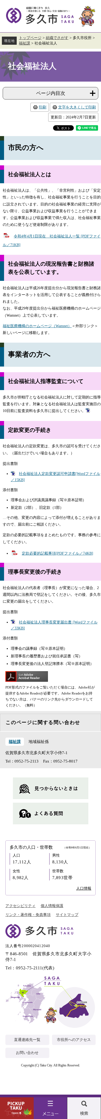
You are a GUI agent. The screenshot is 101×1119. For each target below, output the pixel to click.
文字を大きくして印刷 (77, 107)
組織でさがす (57, 38)
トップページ (30, 38)
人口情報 (83, 888)
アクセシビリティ (20, 906)
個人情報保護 (52, 906)
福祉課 (24, 43)
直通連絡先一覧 (27, 1040)
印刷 (42, 107)
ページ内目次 (50, 93)
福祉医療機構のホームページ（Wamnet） (37, 326)
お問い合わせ (27, 1053)
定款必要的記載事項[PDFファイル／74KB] (57, 553)
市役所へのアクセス (74, 1040)
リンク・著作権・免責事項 (28, 915)
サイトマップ (67, 915)
